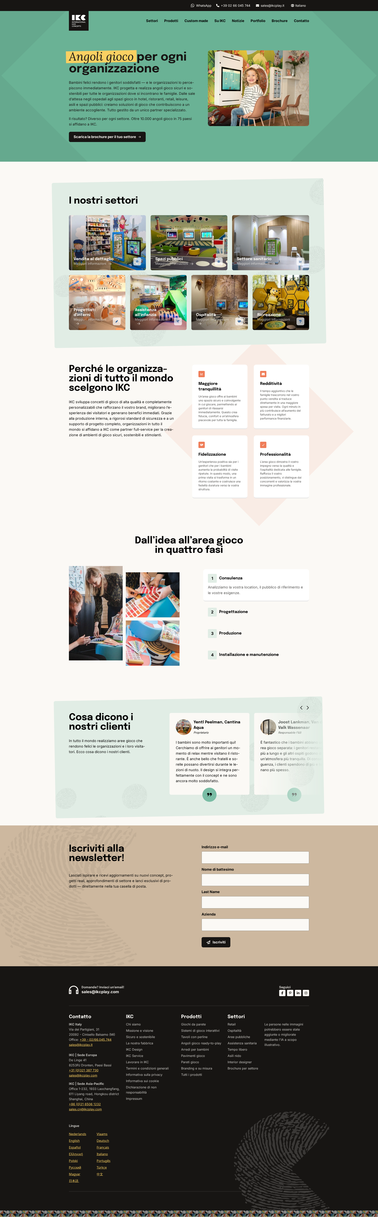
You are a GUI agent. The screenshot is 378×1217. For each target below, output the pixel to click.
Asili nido (234, 1056)
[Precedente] (302, 708)
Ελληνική (76, 1154)
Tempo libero (237, 1049)
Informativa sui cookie (142, 1081)
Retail (232, 1024)
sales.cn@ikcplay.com (85, 1109)
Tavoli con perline (194, 1037)
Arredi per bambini (195, 1049)
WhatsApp (203, 5)
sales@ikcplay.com (100, 991)
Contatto (301, 21)
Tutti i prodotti (191, 1075)
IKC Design (134, 1049)
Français (103, 1147)
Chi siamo (133, 1024)
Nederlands (77, 1134)
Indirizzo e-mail (215, 847)
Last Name (211, 892)
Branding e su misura (196, 1068)
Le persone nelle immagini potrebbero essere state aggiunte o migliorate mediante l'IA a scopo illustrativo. (283, 1034)
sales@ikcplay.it (272, 5)
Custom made (196, 21)
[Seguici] (282, 993)
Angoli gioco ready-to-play (201, 1043)
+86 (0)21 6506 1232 (85, 1104)
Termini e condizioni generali (147, 1068)
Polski (73, 1161)
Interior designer (240, 1062)
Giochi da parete (193, 1024)
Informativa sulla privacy (144, 1075)
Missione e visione (139, 1031)
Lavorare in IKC (137, 1062)
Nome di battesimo (218, 869)
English (74, 1141)
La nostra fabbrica (139, 1043)
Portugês (103, 1161)
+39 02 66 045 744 (235, 5)
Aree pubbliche (239, 1037)
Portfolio (258, 21)
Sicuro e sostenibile (140, 1037)
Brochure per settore (243, 1068)
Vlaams (102, 1134)
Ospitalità (234, 1031)
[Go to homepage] (79, 21)
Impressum (134, 1099)
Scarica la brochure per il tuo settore (105, 137)
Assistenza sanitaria (242, 1043)
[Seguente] (308, 708)
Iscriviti (219, 942)
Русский (75, 1167)
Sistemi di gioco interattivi (200, 1031)
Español (75, 1147)
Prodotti (171, 21)
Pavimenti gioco (193, 1056)
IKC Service (134, 1056)
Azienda (209, 914)
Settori (152, 21)
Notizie (238, 21)
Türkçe (102, 1167)
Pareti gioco (190, 1062)
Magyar (74, 1174)
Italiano (102, 1154)
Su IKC (220, 21)
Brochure (280, 21)
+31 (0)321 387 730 (83, 1070)
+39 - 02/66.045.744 (95, 1040)
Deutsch (103, 1141)
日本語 (74, 1181)
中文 (100, 1174)
